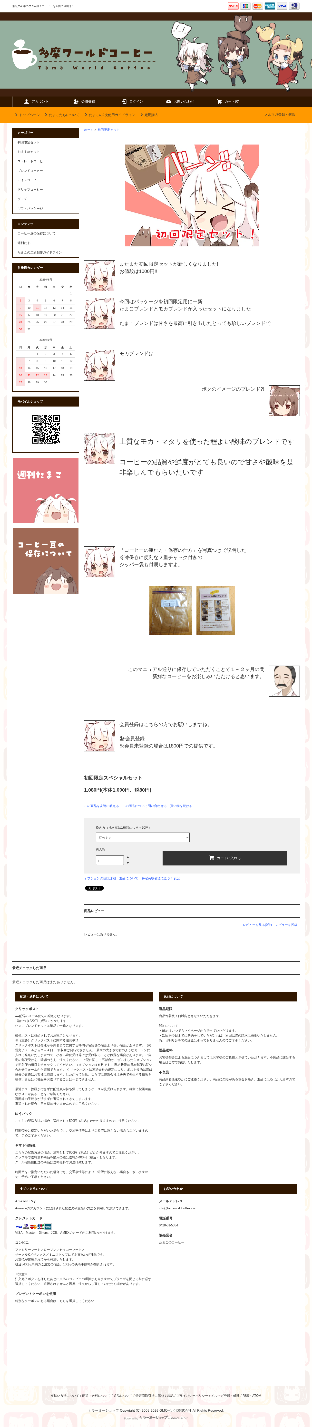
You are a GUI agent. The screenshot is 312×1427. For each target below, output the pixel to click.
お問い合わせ (184, 101)
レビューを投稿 (286, 925)
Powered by (131, 1418)
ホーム (89, 130)
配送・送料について (96, 1396)
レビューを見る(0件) (257, 925)
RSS (246, 1396)
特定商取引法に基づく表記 (161, 878)
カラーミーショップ (103, 1410)
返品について (128, 878)
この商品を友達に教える (101, 806)
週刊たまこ (25, 243)
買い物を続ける (181, 806)
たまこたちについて (64, 115)
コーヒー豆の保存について (37, 233)
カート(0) (232, 101)
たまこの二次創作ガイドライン (40, 252)
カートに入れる (229, 857)
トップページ (29, 115)
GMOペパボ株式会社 (175, 1410)
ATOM (256, 1396)
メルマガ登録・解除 (279, 114)
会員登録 (88, 101)
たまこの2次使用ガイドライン (112, 115)
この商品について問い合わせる (144, 806)
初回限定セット (109, 130)
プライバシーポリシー (192, 1396)
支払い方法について (65, 1396)
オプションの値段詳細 (100, 878)
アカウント (40, 101)
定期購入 (151, 115)
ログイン (136, 101)
